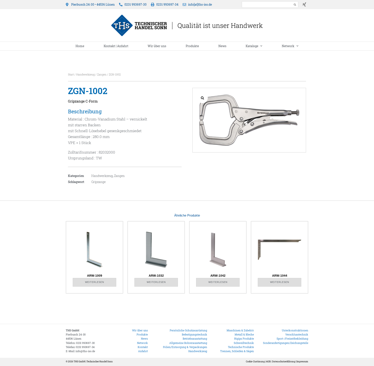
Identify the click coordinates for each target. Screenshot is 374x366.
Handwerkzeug (85, 74)
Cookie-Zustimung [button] (255, 361)
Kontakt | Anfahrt (116, 46)
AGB (268, 361)
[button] (202, 97)
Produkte (192, 46)
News (222, 46)
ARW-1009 (94, 275)
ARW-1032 (156, 275)
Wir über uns (157, 46)
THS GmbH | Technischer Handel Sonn (93, 361)
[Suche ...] (266, 4)
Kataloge (252, 46)
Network (288, 46)
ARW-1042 (218, 275)
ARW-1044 (279, 275)
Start (71, 74)
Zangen (101, 74)
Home (80, 46)
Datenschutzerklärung (283, 361)
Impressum (302, 361)
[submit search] (295, 5)
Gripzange (98, 182)
